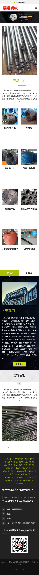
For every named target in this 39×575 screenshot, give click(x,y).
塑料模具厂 (19, 459)
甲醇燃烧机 (19, 483)
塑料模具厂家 (29, 459)
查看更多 (19, 364)
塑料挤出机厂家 (14, 474)
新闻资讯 (19, 375)
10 (26, 447)
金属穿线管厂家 (8, 477)
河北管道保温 (31, 477)
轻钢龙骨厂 (8, 465)
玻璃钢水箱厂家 (21, 471)
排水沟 (18, 468)
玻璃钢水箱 (32, 471)
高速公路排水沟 (27, 468)
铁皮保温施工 (20, 477)
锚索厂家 (18, 480)
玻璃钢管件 (10, 468)
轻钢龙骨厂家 (18, 462)
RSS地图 (32, 562)
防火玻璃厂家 (25, 474)
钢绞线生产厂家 (28, 480)
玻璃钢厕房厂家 (8, 471)
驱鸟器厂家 (9, 480)
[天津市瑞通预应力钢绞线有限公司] (10, 7)
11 (28, 447)
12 (30, 447)
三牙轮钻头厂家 (29, 465)
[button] (36, 17)
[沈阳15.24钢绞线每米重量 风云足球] (19, 50)
